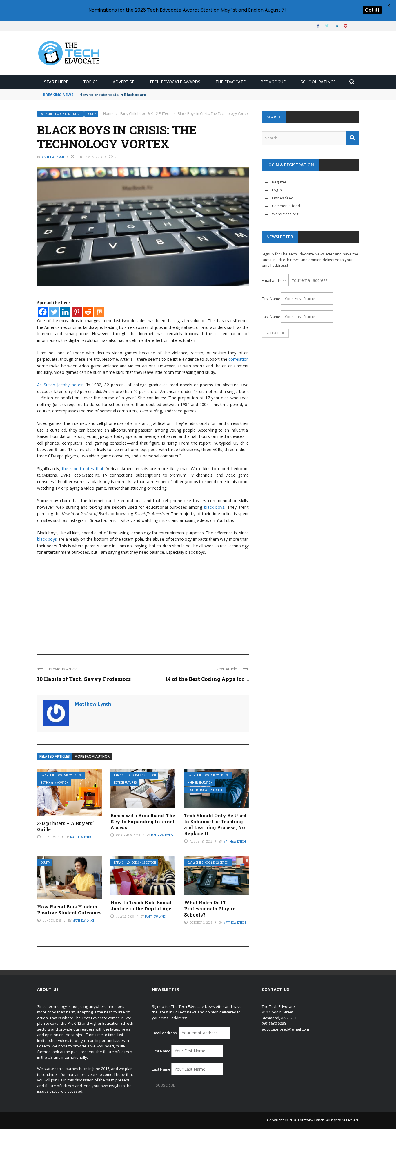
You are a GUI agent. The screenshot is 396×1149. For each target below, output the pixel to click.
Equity (91, 114)
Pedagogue (273, 81)
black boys (214, 507)
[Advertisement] (143, 602)
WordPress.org (285, 214)
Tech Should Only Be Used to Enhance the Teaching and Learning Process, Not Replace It (215, 824)
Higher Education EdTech (205, 790)
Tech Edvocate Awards (174, 81)
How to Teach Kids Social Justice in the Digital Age (141, 905)
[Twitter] (54, 312)
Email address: (275, 280)
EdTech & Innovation (54, 782)
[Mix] (99, 312)
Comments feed (286, 205)
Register (279, 182)
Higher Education (200, 782)
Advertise (123, 81)
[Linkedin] (65, 312)
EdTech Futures (125, 782)
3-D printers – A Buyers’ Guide (65, 826)
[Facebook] (43, 312)
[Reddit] (88, 312)
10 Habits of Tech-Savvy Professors (84, 678)
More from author (92, 756)
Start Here (56, 81)
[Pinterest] (77, 312)
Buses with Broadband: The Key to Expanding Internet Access (142, 821)
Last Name (271, 316)
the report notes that (82, 468)
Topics (90, 81)
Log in (277, 189)
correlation (238, 359)
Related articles (54, 756)
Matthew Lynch (52, 157)
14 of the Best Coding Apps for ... (207, 678)
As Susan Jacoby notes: (60, 384)
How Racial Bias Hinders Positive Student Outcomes (69, 909)
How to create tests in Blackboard (112, 94)
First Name (271, 298)
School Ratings (318, 81)
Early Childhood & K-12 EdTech (60, 114)
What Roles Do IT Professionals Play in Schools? (210, 908)
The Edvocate (230, 81)
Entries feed (282, 198)
